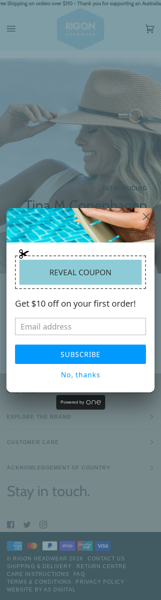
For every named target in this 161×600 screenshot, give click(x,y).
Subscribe (80, 354)
